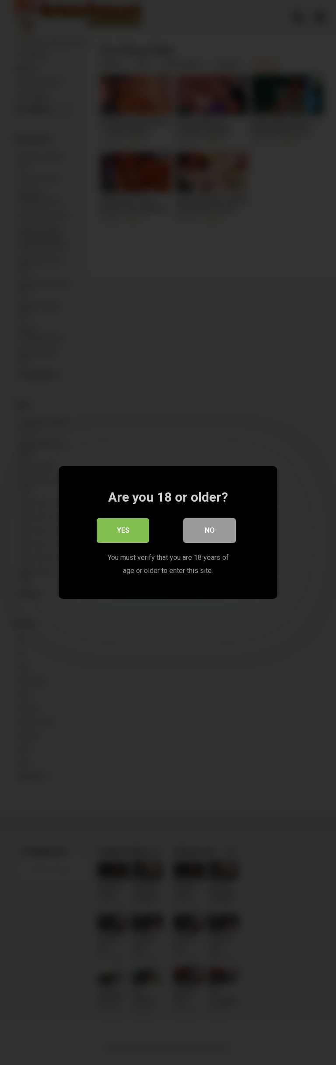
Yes (123, 530)
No (210, 530)
